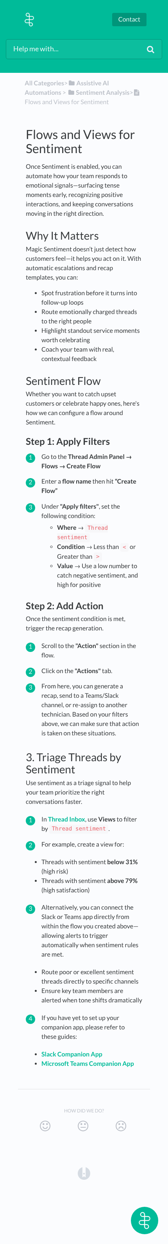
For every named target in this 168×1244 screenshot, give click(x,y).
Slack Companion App (71, 1054)
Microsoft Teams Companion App (87, 1063)
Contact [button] (129, 19)
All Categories (44, 83)
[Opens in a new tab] (84, 1173)
